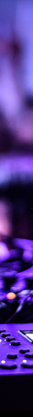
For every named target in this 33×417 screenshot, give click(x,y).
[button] (1, 208)
